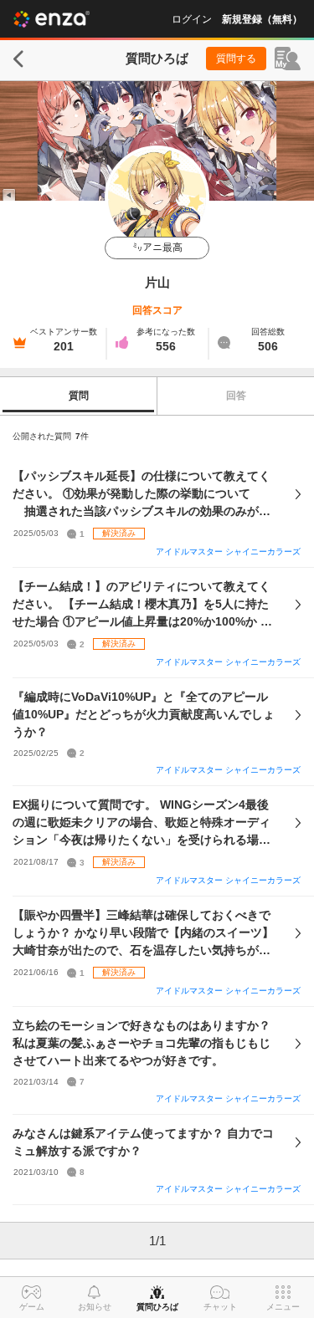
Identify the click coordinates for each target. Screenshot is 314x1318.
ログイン (192, 19)
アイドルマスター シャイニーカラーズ (228, 551)
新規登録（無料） (262, 19)
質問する (236, 58)
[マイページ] (288, 58)
